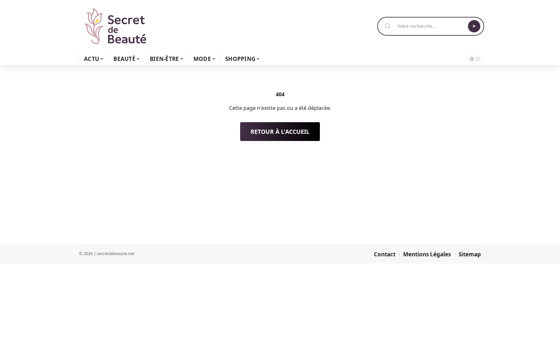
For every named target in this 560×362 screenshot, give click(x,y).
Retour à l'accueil (280, 131)
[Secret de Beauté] (115, 26)
